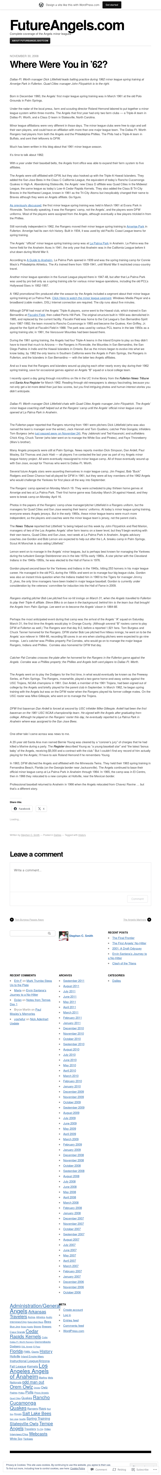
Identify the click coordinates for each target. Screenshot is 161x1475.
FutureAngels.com (67, 24)
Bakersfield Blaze (35, 1321)
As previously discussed (25, 205)
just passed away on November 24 (57, 433)
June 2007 (70, 1250)
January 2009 (72, 1150)
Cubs (45, 1337)
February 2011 (72, 1017)
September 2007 (73, 1234)
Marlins (43, 1377)
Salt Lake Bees (36, 1413)
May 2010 (69, 1065)
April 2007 (69, 1260)
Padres (13, 1392)
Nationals (15, 1382)
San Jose (14, 1418)
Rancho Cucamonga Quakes (30, 1402)
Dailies (57, 834)
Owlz (44, 1387)
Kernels (32, 1366)
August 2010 (71, 1049)
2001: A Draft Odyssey (127, 948)
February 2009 (72, 1144)
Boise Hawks (27, 1326)
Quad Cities (15, 1398)
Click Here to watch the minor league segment (81, 298)
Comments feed (73, 1325)
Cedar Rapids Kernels (25, 1334)
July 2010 (69, 1054)
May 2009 (69, 1128)
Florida (16, 1351)
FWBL (27, 1352)
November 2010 (73, 1033)
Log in (67, 1315)
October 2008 (72, 1165)
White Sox (16, 1439)
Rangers (32, 1408)
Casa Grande (17, 1332)
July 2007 (69, 1245)
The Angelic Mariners (134, 919)
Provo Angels (41, 1392)
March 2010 (71, 1076)
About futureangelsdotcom (30, 40)
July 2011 (69, 991)
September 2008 (73, 1171)
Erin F (18, 981)
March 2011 (71, 1012)
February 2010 (72, 1081)
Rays (42, 1408)
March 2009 (71, 1139)
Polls (29, 1392)
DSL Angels (26, 1346)
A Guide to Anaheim (39, 260)
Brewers (46, 1326)
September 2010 (73, 1044)
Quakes (26, 1398)
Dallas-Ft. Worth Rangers (22, 1341)
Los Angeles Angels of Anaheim (29, 1370)
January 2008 (72, 1213)
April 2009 (69, 1134)
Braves (37, 1326)
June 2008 (70, 1186)
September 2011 (73, 981)
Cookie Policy (77, 1468)
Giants (35, 1352)
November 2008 (73, 1160)
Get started (112, 4)
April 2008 (69, 1197)
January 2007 (72, 1276)
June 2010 (70, 1060)
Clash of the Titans (124, 963)
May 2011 (69, 1002)
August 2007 (71, 1239)
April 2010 (69, 1070)
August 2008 (71, 1176)
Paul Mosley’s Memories (25, 1011)
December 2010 (73, 1028)
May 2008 (69, 1192)
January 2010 (72, 1086)
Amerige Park (135, 226)
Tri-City (40, 1429)
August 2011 (71, 986)
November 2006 (73, 1287)
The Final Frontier (123, 938)
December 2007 (73, 1218)
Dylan (18, 1000)
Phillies (21, 1392)
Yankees (28, 1439)
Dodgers (15, 1346)
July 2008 (69, 1181)
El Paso (36, 1346)
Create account (73, 1310)
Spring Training (38, 1418)
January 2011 (72, 1023)
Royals (18, 1414)
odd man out (33, 1382)
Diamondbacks (43, 1341)
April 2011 (69, 1007)
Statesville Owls (24, 1423)
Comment (137, 898)
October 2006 (72, 1292)
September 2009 (73, 1107)
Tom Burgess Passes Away (29, 919)
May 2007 (69, 1255)
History (82, 834)
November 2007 (73, 1223)
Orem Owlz (21, 1386)
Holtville (15, 1356)
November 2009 (73, 1097)
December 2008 (73, 1155)
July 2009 (69, 1118)
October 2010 (72, 1039)
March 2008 (71, 1202)
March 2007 (71, 1266)
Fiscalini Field (36, 315)
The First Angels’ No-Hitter (129, 943)
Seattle (22, 1418)
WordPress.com (73, 1331)
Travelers (30, 1429)
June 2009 (70, 1123)
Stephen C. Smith (30, 834)
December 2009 (73, 1091)
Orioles (37, 1387)
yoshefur (19, 1019)
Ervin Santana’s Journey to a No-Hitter (28, 992)
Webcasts (38, 1433)
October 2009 (72, 1102)
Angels (18, 1311)
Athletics (40, 1317)
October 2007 (72, 1229)
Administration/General (35, 1305)
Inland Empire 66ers (32, 1356)
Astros (31, 1317)
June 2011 (70, 996)
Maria (17, 990)
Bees (47, 1321)
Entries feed (71, 1320)
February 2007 (72, 1271)
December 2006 (73, 1282)
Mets (50, 1377)
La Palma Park (99, 243)
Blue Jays (15, 1326)
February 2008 (72, 1208)
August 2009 (71, 1113)
